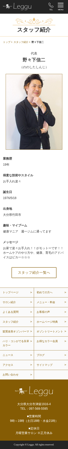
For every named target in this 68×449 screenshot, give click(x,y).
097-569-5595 (38, 408)
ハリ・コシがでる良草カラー (16, 343)
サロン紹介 (9, 302)
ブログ (41, 355)
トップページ (11, 292)
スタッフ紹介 (21, 42)
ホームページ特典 (47, 321)
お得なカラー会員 (47, 341)
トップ (6, 42)
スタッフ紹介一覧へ (34, 272)
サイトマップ (45, 364)
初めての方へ (45, 292)
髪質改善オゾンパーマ (16, 331)
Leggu (30, 444)
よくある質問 (11, 311)
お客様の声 (43, 311)
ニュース (8, 355)
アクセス (8, 364)
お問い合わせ (11, 374)
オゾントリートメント (50, 331)
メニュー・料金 (46, 302)
